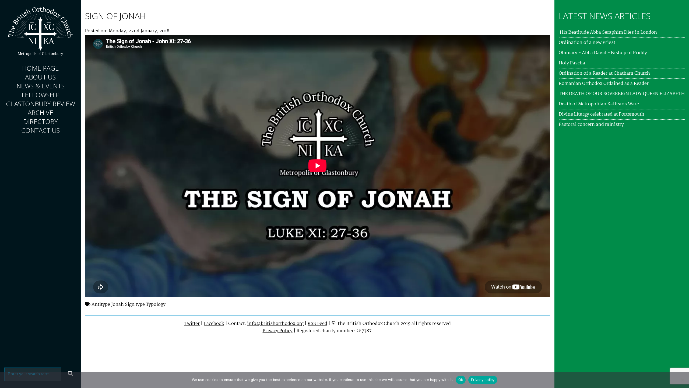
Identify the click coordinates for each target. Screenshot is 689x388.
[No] (682, 380)
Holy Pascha (572, 63)
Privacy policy (483, 379)
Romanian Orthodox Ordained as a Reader (604, 83)
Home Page (40, 68)
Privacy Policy (278, 331)
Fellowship (40, 94)
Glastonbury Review (40, 103)
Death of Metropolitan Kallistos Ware (599, 104)
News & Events (40, 85)
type (140, 304)
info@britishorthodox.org (275, 323)
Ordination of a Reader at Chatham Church (604, 73)
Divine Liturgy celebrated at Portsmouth (601, 114)
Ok (460, 379)
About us (40, 76)
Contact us (40, 130)
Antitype (101, 304)
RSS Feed (317, 323)
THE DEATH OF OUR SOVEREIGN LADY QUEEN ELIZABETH (622, 94)
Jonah (117, 304)
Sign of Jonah (115, 16)
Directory (40, 121)
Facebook (214, 323)
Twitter (192, 323)
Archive (40, 112)
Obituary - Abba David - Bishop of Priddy (603, 53)
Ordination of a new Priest (587, 42)
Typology (156, 304)
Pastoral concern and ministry (591, 124)
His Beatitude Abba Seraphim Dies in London (608, 32)
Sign (130, 304)
